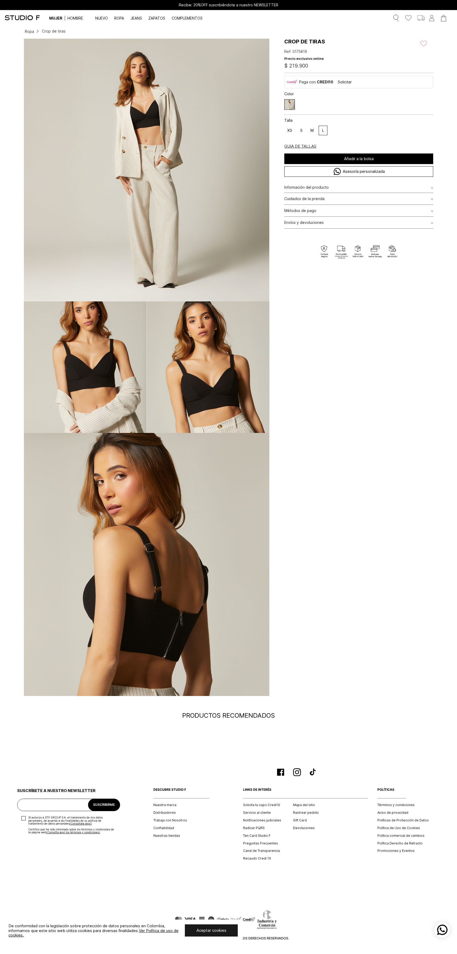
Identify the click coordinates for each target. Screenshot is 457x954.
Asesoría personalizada (364, 171)
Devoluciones (304, 828)
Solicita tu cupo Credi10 (261, 805)
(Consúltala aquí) (81, 823)
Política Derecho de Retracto (400, 843)
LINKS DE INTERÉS (257, 790)
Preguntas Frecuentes (260, 843)
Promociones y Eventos (396, 851)
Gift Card (300, 820)
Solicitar (345, 82)
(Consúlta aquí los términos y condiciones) (73, 832)
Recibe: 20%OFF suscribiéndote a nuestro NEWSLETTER (228, 5)
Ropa (29, 31)
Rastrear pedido (306, 813)
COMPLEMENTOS (187, 18)
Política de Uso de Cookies (398, 828)
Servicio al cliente (257, 813)
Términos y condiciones (396, 805)
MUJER (55, 18)
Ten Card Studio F (257, 836)
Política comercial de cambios (400, 836)
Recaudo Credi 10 (257, 858)
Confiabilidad (163, 828)
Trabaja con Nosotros (170, 820)
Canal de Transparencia (261, 851)
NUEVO (101, 18)
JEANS (136, 18)
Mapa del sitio (304, 805)
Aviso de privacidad (392, 813)
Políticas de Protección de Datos (403, 820)
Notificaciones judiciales (262, 820)
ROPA (119, 18)
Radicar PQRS (254, 828)
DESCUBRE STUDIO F (169, 790)
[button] (289, 104)
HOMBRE (75, 18)
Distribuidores (164, 813)
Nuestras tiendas (166, 836)
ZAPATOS (156, 18)
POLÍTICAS (385, 790)
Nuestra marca (164, 805)
